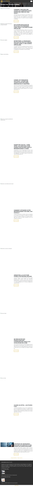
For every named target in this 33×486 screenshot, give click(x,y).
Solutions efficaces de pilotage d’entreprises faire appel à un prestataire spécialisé (23, 26)
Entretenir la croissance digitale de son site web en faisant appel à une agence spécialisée (23, 42)
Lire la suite (16, 21)
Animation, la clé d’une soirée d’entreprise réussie (23, 275)
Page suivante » (20, 457)
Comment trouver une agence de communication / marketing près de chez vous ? (23, 11)
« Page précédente (13, 457)
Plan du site (16, 485)
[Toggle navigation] (31, 1)
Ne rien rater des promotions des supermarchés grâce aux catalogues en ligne (22, 341)
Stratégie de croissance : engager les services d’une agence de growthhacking (23, 445)
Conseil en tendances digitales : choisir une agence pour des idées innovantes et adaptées (22, 81)
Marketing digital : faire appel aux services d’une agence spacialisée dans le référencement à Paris (23, 146)
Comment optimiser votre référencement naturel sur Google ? (23, 211)
